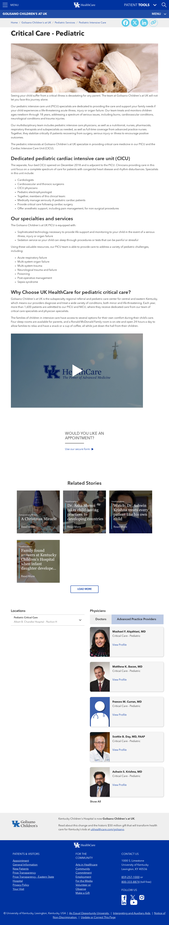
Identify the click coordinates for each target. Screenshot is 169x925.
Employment (83, 877)
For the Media (84, 881)
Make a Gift (83, 893)
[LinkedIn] (123, 903)
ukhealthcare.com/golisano (107, 829)
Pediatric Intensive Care (92, 22)
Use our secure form (77, 449)
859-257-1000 (130, 877)
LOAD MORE (84, 589)
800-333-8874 (130, 882)
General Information (25, 865)
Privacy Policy (21, 885)
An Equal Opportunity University (89, 913)
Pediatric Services (65, 22)
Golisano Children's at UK (36, 22)
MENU (156, 14)
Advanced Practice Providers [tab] (136, 619)
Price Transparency (24, 873)
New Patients (21, 869)
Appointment (21, 861)
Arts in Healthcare (86, 865)
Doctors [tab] (100, 619)
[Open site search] (164, 5)
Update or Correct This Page (98, 917)
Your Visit (18, 889)
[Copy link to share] (153, 23)
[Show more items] (127, 799)
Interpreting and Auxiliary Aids (132, 913)
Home (14, 22)
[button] (10, 5)
